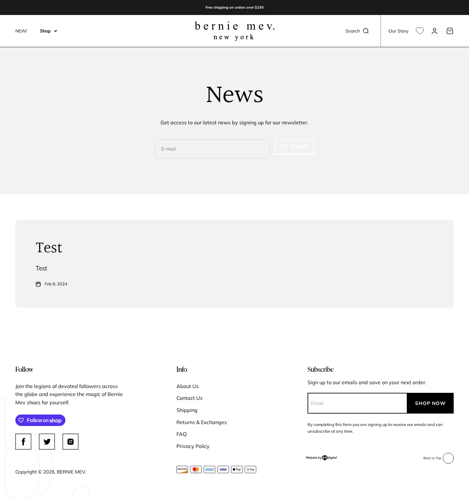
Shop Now (430, 403)
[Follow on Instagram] (70, 442)
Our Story (398, 31)
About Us (187, 386)
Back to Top (432, 458)
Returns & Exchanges (201, 422)
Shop (45, 31)
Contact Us (189, 398)
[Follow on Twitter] (47, 442)
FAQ (181, 434)
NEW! (21, 31)
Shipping (186, 410)
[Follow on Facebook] (23, 442)
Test (49, 248)
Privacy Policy (193, 446)
